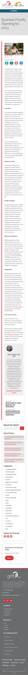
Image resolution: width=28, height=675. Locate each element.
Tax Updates (9, 526)
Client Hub (5, 665)
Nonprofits (8, 505)
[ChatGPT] (6, 63)
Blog (6, 623)
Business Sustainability (12, 482)
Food (7, 500)
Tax (7, 518)
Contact (13, 665)
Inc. (18, 151)
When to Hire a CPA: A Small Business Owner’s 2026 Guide (14, 460)
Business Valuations (9, 650)
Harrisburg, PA (7, 613)
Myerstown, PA (8, 610)
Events (7, 495)
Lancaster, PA (7, 615)
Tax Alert (8, 521)
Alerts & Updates (10, 472)
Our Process (14, 662)
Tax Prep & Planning (9, 640)
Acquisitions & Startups (9, 643)
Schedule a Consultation (11, 595)
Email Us (6, 592)
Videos (6, 625)
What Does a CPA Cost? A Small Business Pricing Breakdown (12, 454)
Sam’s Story (9, 513)
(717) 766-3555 (8, 590)
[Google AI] (21, 63)
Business (8, 479)
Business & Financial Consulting (11, 647)
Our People (5, 662)
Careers (22, 662)
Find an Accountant (20, 659)
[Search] (22, 428)
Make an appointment (13, 334)
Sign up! (9, 558)
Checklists (8, 484)
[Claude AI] (16, 63)
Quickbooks (9, 508)
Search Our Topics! (11, 425)
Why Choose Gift (7, 659)
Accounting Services (11, 469)
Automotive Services (11, 474)
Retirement (9, 510)
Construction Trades (11, 487)
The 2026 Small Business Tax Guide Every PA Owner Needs (13, 443)
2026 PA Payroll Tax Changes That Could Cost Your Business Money (13, 449)
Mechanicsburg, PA (9, 608)
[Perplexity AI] (11, 63)
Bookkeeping (9, 477)
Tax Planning (9, 523)
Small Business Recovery (12, 516)
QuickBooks (7, 654)
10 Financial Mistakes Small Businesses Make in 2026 (14, 437)
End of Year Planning (11, 492)
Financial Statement (11, 497)
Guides (6, 627)
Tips (7, 528)
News (7, 503)
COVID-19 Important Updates (13, 490)
